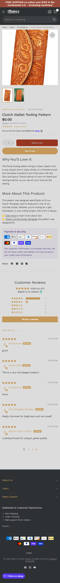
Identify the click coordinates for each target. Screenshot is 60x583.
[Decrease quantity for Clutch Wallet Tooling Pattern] (4, 143)
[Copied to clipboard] (26, 264)
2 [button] (28, 449)
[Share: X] (17, 264)
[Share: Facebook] (12, 264)
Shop (12, 27)
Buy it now (30, 151)
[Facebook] (25, 567)
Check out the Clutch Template (21, 219)
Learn (5, 488)
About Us (7, 480)
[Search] (54, 19)
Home (4, 27)
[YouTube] (34, 567)
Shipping (5, 123)
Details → (6, 526)
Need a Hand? (9, 496)
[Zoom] (52, 35)
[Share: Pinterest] (22, 264)
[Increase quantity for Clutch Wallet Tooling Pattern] (12, 143)
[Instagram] (30, 567)
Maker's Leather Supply (13, 109)
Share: (5, 264)
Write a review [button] (30, 319)
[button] (17, 298)
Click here (11, 215)
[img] (9, 339)
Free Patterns (22, 27)
